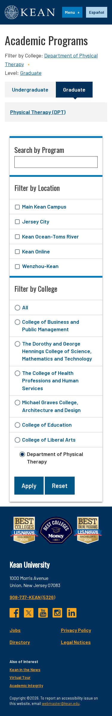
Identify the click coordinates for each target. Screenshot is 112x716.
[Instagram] (57, 613)
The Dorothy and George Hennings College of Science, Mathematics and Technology (57, 351)
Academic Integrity (26, 685)
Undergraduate (30, 89)
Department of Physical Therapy (55, 458)
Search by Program (39, 149)
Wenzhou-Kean (40, 266)
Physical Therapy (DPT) (37, 112)
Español (96, 12)
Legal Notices (76, 642)
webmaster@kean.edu (60, 703)
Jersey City (35, 221)
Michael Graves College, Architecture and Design (51, 406)
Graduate (31, 72)
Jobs (15, 630)
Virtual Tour (20, 677)
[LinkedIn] (71, 613)
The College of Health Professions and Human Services (50, 380)
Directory (20, 642)
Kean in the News (25, 669)
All (25, 307)
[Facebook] (14, 613)
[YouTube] (43, 613)
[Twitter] (28, 613)
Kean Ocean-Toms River (50, 236)
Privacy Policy (76, 630)
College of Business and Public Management (50, 325)
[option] (96, 12)
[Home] (30, 12)
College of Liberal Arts (49, 439)
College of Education (47, 424)
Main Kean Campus (44, 206)
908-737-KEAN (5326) (32, 597)
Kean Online (36, 251)
